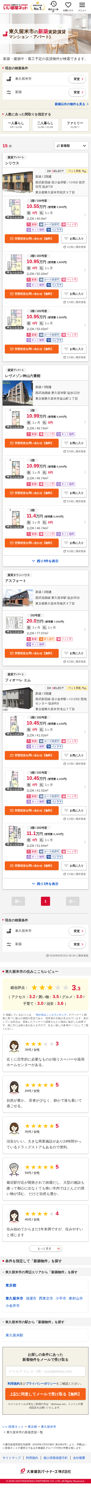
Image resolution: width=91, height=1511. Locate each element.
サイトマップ (12, 1458)
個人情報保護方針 (55, 1458)
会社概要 (79, 1458)
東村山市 (76, 1298)
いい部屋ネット (13, 1426)
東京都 (11, 1285)
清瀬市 (31, 1298)
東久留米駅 (14, 1335)
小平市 (61, 1298)
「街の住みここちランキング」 (51, 1014)
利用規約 (32, 1458)
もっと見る (44, 1248)
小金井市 (13, 1306)
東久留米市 (14, 1298)
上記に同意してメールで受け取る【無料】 (46, 1394)
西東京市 (46, 1298)
